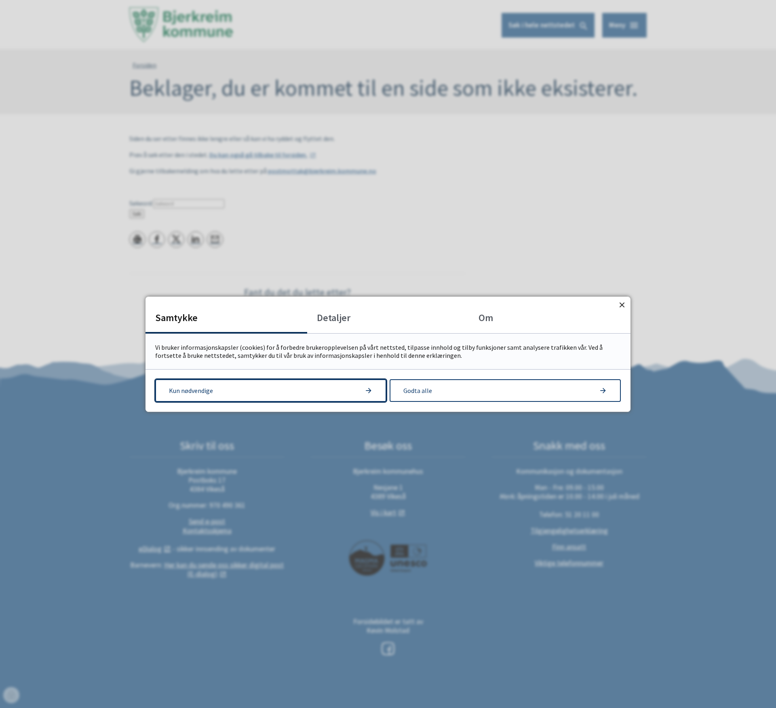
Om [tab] (486, 317)
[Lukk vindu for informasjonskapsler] (621, 305)
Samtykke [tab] (176, 317)
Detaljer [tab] (333, 317)
